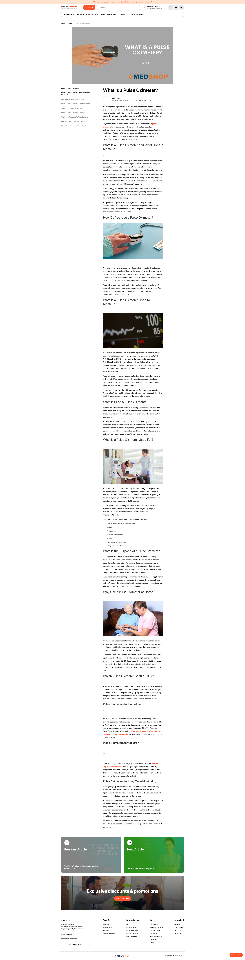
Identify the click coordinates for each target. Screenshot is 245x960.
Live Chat (237, 955)
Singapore (177, 933)
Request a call (76, 944)
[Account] (170, 7)
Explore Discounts (122, 898)
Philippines (177, 930)
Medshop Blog (107, 927)
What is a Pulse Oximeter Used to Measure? (76, 104)
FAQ (127, 924)
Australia (177, 924)
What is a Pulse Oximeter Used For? (73, 113)
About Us (106, 924)
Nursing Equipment (156, 936)
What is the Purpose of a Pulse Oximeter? (75, 117)
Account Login (107, 930)
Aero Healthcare (121, 734)
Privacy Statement (131, 936)
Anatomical (153, 933)
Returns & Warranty (132, 930)
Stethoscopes (67, 14)
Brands (152, 942)
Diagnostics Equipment (108, 14)
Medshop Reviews (109, 933)
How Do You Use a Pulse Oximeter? (73, 99)
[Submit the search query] (98, 8)
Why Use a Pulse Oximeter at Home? (73, 121)
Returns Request (131, 927)
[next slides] (66, 842)
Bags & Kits (153, 939)
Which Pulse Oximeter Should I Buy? (73, 126)
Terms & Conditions (132, 933)
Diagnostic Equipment (157, 927)
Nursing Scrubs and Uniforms (86, 14)
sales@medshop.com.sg (69, 938)
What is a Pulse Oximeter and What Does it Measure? (75, 94)
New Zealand (178, 927)
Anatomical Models (137, 14)
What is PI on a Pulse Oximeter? (72, 108)
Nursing (123, 14)
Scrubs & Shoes (155, 930)
